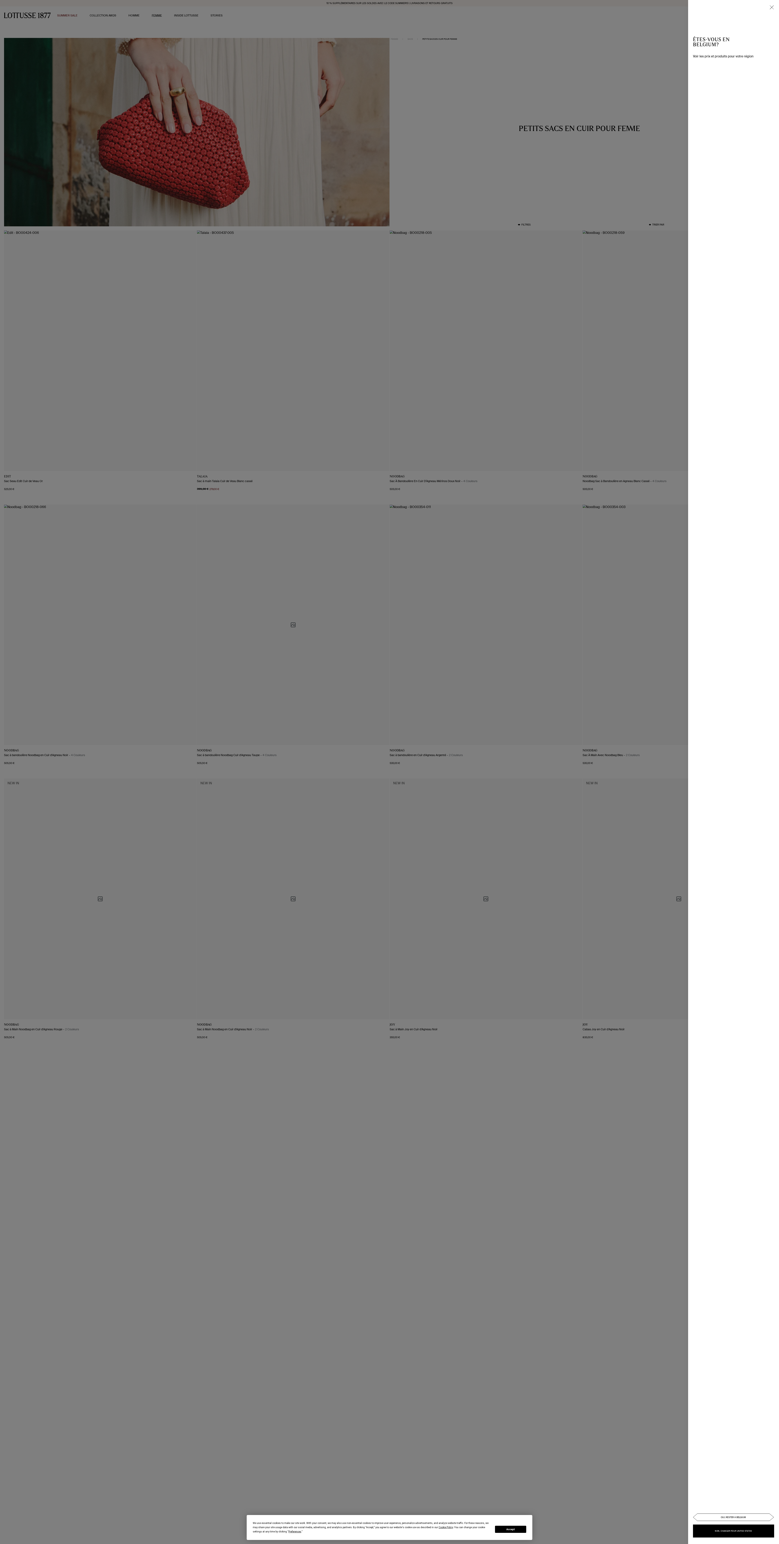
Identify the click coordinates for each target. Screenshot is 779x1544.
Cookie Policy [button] (446, 1527)
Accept (510, 1529)
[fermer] (771, 7)
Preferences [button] (294, 1531)
